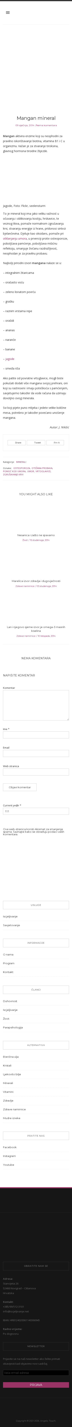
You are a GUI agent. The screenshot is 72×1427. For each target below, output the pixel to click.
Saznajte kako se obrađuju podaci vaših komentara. (33, 833)
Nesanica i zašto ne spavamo (36, 535)
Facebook (10, 1147)
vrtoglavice (43, 471)
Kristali (7, 1065)
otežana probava (42, 468)
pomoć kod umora (14, 471)
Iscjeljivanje (10, 916)
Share (18, 442)
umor (30, 471)
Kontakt (8, 972)
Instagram (9, 1156)
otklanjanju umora (15, 238)
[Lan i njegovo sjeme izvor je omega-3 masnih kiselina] (36, 609)
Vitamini (8, 1091)
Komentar (9, 688)
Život (25, 540)
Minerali (21, 461)
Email (6, 747)
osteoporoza (21, 468)
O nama (8, 954)
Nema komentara (46, 125)
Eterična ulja (11, 1056)
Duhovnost (10, 1001)
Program (8, 963)
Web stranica (11, 766)
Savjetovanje (11, 925)
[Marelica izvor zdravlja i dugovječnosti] (36, 563)
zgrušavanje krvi (13, 474)
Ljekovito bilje (12, 1074)
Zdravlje (8, 1100)
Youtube (8, 1164)
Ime (6, 729)
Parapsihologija (13, 1027)
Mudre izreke (11, 1118)
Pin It (57, 442)
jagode (9, 359)
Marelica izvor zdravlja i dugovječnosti (36, 581)
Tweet (37, 442)
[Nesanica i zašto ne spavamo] (36, 517)
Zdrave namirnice (24, 586)
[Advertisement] (36, 70)
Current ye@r (12, 805)
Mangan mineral (36, 118)
